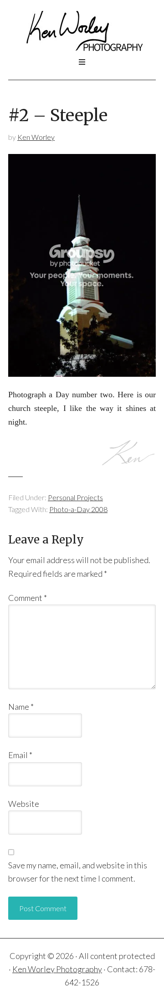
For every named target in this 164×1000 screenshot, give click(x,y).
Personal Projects (75, 497)
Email (20, 755)
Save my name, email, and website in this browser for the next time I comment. (77, 871)
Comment (27, 598)
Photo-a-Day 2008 (78, 509)
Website (23, 804)
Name (21, 707)
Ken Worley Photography (82, 31)
